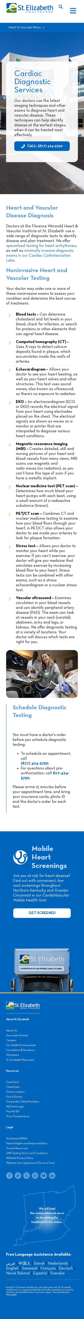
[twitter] (26, 1175)
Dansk (39, 1263)
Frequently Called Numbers (22, 1101)
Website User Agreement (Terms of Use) (30, 1163)
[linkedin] (52, 1175)
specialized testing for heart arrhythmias (41, 246)
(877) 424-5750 (35, 763)
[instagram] (35, 1175)
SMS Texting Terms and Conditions (27, 1153)
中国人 (25, 1263)
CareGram (13, 1087)
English (12, 1268)
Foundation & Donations (20, 1050)
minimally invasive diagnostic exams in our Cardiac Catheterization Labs (40, 255)
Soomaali (30, 1268)
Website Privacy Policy (19, 1158)
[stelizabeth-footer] (23, 1003)
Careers (11, 1040)
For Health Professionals (21, 1045)
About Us (11, 1030)
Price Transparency (17, 1116)
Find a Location (15, 1091)
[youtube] (43, 1175)
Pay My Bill (12, 1111)
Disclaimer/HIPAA (17, 1138)
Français (48, 1268)
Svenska (57, 1273)
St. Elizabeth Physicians (20, 1059)
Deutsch (66, 1268)
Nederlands (58, 1263)
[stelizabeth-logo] (29, 5)
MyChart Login (15, 1106)
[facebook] (9, 1175)
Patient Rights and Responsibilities (26, 1143)
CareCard (12, 1082)
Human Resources (17, 1148)
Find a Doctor (14, 1096)
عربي (10, 1263)
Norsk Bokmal (18, 1273)
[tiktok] (18, 1175)
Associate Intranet (17, 1035)
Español (40, 1273)
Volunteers (12, 1055)
